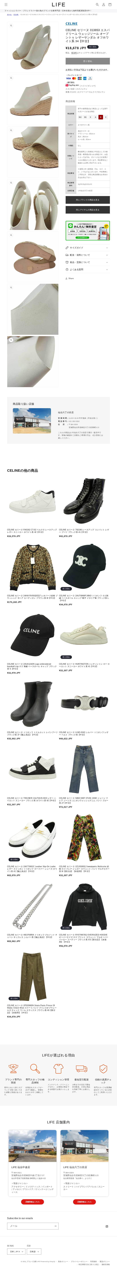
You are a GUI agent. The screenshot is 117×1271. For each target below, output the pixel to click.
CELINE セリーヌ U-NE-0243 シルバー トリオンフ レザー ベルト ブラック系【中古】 (83, 733)
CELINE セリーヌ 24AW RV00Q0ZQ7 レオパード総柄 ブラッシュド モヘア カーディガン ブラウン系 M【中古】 (32, 597)
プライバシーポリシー (79, 1261)
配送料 (74, 53)
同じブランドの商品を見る (87, 200)
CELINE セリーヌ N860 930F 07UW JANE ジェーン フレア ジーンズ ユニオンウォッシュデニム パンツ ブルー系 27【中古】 (83, 800)
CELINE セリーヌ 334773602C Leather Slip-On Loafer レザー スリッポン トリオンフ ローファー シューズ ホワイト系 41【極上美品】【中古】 (32, 868)
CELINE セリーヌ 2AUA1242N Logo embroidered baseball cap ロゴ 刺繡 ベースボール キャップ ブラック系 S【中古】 (32, 666)
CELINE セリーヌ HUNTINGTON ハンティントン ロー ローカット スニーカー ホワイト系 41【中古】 (84, 665)
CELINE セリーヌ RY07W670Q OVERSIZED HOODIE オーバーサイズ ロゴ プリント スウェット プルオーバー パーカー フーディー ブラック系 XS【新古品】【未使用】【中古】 (83, 938)
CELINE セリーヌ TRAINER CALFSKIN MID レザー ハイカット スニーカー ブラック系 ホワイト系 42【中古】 (32, 799)
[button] (6, 4)
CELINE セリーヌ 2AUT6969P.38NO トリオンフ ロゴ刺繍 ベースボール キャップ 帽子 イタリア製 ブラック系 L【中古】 (84, 598)
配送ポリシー (105, 1261)
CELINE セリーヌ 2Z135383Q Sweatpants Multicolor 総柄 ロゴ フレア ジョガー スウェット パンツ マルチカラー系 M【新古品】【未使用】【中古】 (84, 868)
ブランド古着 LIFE (33, 1261)
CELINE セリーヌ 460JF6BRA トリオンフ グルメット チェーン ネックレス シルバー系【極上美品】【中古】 (32, 936)
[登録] (55, 1226)
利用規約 (93, 1261)
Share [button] (71, 278)
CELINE (16, 14)
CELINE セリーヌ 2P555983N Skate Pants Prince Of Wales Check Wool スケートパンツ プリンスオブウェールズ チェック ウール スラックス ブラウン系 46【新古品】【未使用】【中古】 (32, 1009)
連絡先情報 (106, 1264)
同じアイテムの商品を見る (87, 210)
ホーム (9, 14)
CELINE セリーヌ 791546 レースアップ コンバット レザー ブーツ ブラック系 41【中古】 (84, 531)
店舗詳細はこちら (32, 1202)
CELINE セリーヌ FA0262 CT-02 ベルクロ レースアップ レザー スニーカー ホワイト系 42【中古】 (32, 531)
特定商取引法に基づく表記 (89, 1264)
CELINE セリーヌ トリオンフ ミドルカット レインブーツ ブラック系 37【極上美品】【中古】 (32, 733)
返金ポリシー (63, 1261)
